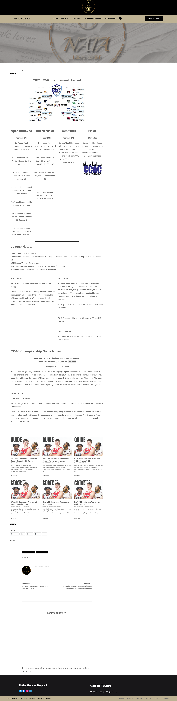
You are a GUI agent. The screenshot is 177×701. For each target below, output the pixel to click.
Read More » (14, 475)
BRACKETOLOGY (154, 19)
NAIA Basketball (28, 552)
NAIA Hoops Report (22, 19)
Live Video (96, 156)
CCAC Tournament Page (20, 398)
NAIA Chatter (41, 552)
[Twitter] (20, 691)
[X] (120, 18)
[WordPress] (30, 691)
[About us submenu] (69, 18)
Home (55, 19)
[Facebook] (23, 691)
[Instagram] (27, 691)
